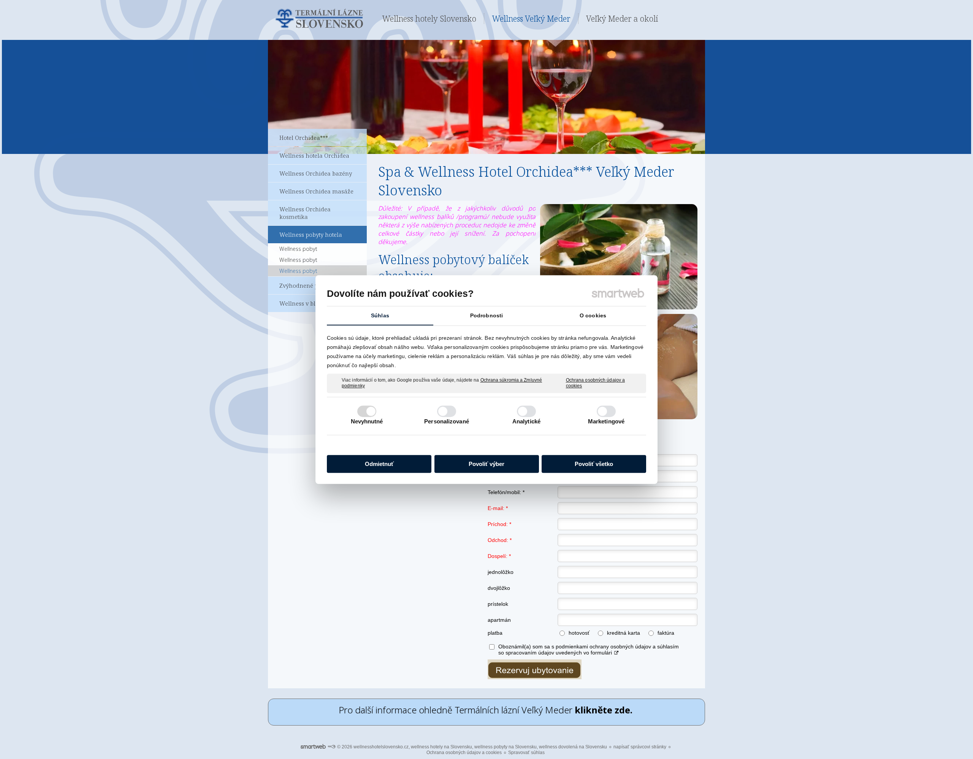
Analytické (526, 421)
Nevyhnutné (367, 421)
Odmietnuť (379, 464)
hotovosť (579, 633)
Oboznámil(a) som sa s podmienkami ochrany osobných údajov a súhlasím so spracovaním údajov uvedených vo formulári (588, 649)
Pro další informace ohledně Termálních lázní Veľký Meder (487, 710)
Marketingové (606, 421)
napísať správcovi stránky (639, 746)
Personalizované (446, 421)
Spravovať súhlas (526, 752)
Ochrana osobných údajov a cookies (595, 383)
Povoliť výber (486, 464)
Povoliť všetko (594, 464)
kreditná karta (623, 633)
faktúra (666, 633)
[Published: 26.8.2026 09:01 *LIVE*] (331, 746)
